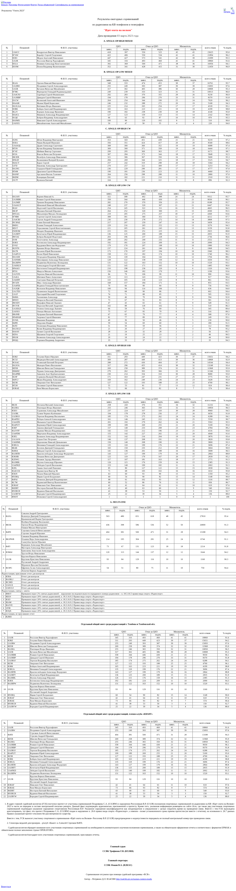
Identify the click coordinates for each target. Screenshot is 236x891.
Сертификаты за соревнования (69, 5)
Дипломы (12, 5)
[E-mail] (232, 10)
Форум (33, 5)
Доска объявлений (45, 5)
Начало (4, 5)
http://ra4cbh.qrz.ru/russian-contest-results (134, 879)
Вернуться (6, 886)
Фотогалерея (24, 5)
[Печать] (227, 10)
